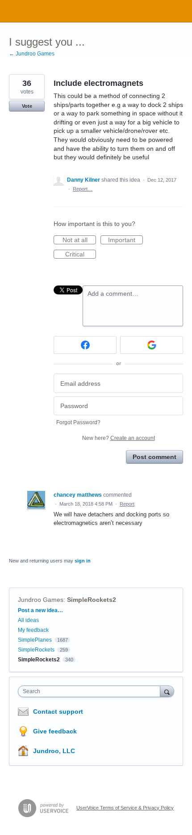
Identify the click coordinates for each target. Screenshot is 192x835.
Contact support (58, 711)
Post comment (154, 456)
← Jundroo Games (31, 54)
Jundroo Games (40, 599)
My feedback (33, 630)
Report (127, 504)
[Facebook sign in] (85, 345)
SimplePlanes (35, 640)
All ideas (28, 620)
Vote (27, 106)
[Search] (167, 691)
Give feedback (55, 731)
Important (125, 240)
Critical (80, 255)
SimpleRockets (36, 650)
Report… (82, 189)
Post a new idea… (40, 610)
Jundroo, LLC (54, 750)
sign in (83, 560)
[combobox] (91, 691)
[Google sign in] (151, 345)
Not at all (79, 240)
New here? (118, 438)
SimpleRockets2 (91, 599)
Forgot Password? (78, 422)
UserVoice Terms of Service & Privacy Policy (125, 807)
